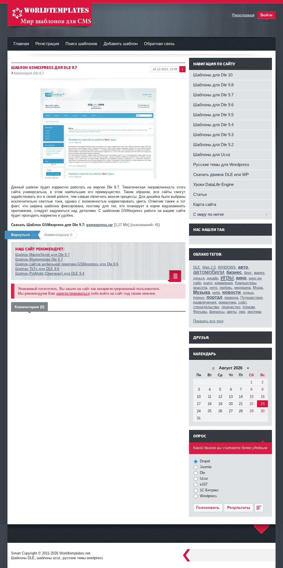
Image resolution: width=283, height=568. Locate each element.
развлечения (204, 302)
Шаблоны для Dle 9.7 (213, 94)
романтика (227, 302)
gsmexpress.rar (99, 225)
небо (216, 293)
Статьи (200, 194)
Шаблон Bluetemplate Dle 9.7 (39, 259)
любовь (225, 288)
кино (241, 278)
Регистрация (47, 43)
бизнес (234, 272)
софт (242, 302)
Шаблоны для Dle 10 (212, 74)
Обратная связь (159, 43)
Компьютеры (245, 283)
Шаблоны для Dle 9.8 (213, 84)
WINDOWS (227, 267)
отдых (248, 292)
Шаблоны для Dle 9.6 (213, 104)
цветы (232, 312)
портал (214, 297)
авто (243, 267)
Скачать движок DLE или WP (221, 174)
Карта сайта (204, 204)
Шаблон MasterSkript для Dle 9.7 (42, 255)
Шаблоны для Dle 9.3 (213, 134)
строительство (206, 307)
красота (200, 287)
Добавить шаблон (121, 43)
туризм (248, 307)
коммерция (223, 283)
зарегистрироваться (73, 293)
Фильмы (200, 312)
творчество (230, 307)
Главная (21, 43)
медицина (242, 288)
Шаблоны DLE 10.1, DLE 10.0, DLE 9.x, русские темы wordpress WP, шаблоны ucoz (49, 13)
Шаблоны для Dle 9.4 (213, 124)
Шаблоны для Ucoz (211, 154)
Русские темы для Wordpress (221, 164)
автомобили (208, 272)
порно (198, 297)
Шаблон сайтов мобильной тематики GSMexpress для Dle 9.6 (66, 264)
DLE (196, 267)
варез (259, 272)
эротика (254, 311)
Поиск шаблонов (81, 43)
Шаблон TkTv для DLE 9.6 (37, 269)
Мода (258, 287)
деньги (199, 278)
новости (231, 292)
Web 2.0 (209, 267)
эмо (242, 312)
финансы (216, 312)
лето (213, 288)
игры (227, 277)
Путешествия (251, 297)
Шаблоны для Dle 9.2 (213, 144)
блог (248, 272)
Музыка (201, 292)
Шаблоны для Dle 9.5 (213, 114)
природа (231, 297)
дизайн (212, 278)
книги (207, 283)
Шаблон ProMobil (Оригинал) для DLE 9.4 (49, 273)
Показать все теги (208, 321)
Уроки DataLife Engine (213, 184)
